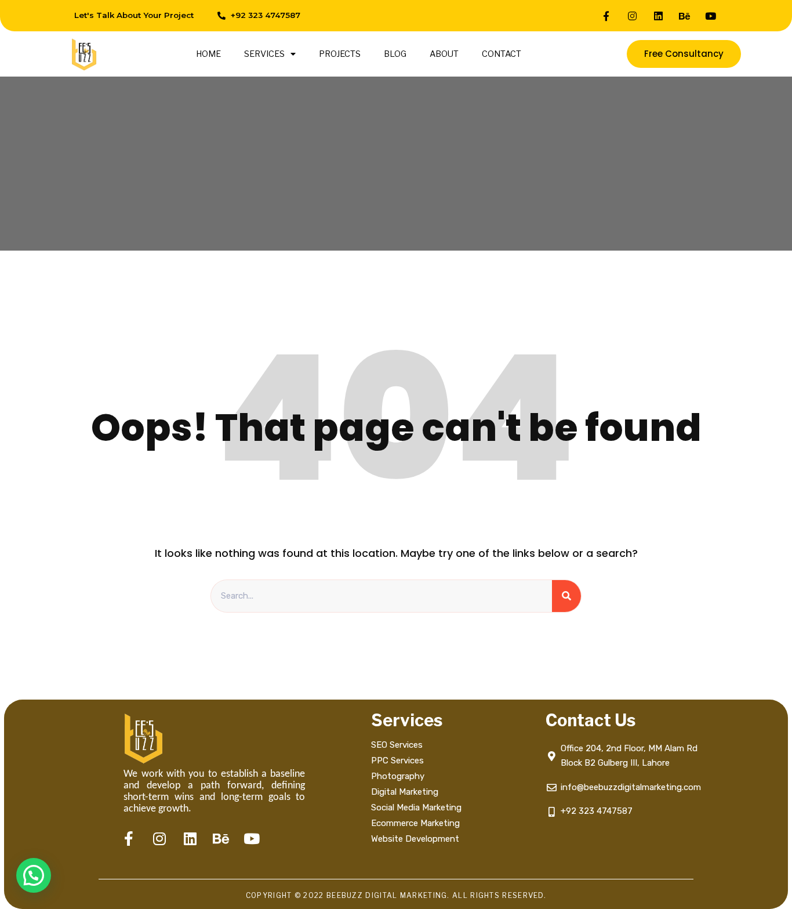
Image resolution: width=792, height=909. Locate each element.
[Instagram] (632, 16)
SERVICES (264, 54)
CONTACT (501, 54)
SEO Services (397, 745)
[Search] (566, 596)
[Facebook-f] (606, 16)
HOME (208, 54)
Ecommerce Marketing (415, 823)
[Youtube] (711, 16)
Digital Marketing (404, 792)
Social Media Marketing (417, 807)
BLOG (395, 54)
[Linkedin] (659, 16)
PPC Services (397, 760)
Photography (397, 776)
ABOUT (444, 54)
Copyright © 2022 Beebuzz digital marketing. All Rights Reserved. (396, 895)
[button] (33, 875)
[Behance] (685, 16)
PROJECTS (340, 54)
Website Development (415, 839)
